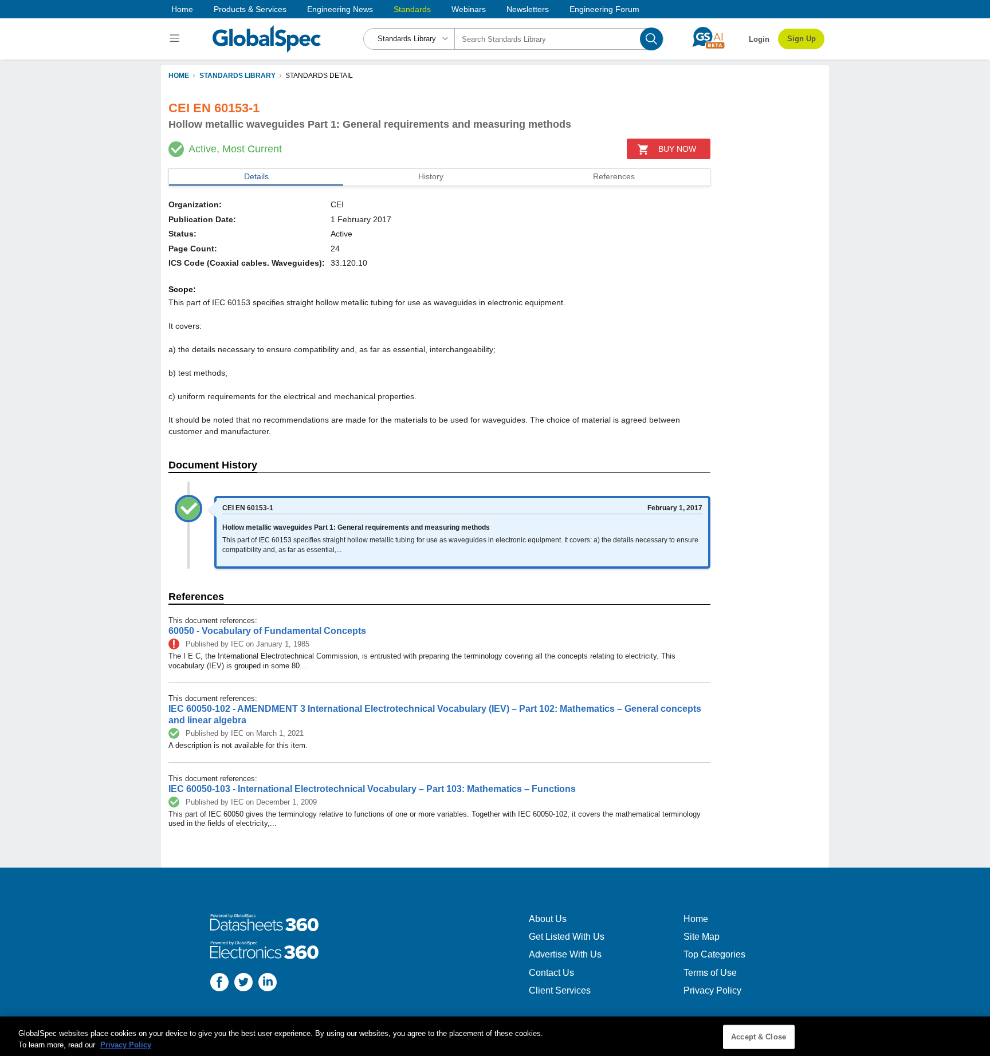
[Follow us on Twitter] (243, 983)
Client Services (560, 990)
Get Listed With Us (566, 936)
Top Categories (714, 954)
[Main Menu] (176, 39)
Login (759, 39)
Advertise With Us (565, 954)
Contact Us (551, 973)
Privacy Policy (712, 990)
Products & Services (250, 9)
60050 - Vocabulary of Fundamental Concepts (267, 631)
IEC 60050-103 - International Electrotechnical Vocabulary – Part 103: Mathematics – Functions (372, 789)
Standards (412, 9)
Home (182, 9)
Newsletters (527, 9)
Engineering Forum (604, 9)
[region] (495, 1036)
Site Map (701, 936)
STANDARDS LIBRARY (237, 76)
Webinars (468, 9)
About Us (548, 919)
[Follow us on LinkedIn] (267, 983)
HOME (178, 76)
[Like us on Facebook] (219, 983)
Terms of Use (710, 973)
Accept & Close (758, 1037)
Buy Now (677, 148)
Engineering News (340, 9)
